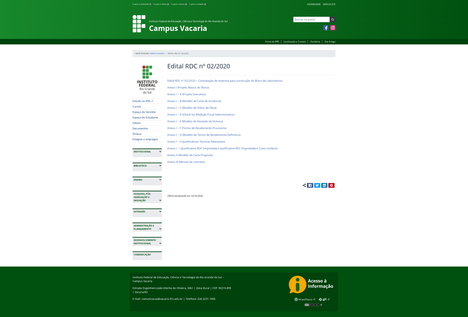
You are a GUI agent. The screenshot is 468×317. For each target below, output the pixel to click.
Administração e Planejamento (148, 227)
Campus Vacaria (156, 53)
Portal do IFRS (272, 41)
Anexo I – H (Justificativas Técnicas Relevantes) (196, 141)
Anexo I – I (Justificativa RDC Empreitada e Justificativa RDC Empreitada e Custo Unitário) (222, 148)
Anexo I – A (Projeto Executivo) (186, 94)
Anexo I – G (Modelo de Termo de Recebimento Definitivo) (203, 135)
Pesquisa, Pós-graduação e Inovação (148, 197)
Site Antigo (329, 41)
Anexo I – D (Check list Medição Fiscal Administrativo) (200, 114)
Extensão (148, 211)
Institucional (148, 151)
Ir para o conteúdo (142, 4)
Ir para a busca (178, 4)
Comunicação (142, 254)
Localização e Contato (295, 41)
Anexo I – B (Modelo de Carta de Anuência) (194, 101)
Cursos (137, 106)
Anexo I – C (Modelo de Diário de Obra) (191, 108)
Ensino (148, 179)
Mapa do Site (329, 4)
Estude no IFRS (142, 101)
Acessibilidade (314, 4)
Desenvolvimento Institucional (148, 242)
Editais (137, 123)
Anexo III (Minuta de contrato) (186, 162)
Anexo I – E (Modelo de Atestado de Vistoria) (195, 121)
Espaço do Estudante (145, 117)
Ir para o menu (161, 4)
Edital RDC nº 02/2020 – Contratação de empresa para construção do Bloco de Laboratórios (225, 80)
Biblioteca (148, 165)
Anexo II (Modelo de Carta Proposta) (190, 155)
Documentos (140, 128)
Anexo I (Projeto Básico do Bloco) (188, 87)
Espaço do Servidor (144, 112)
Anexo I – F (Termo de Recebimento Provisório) (196, 128)
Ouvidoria (315, 41)
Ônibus (137, 134)
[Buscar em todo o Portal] (332, 19)
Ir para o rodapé (197, 4)
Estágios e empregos (145, 139)
